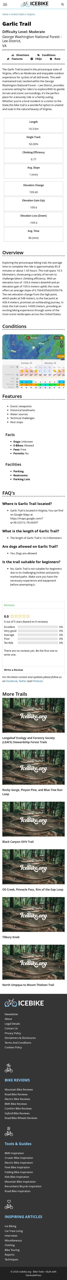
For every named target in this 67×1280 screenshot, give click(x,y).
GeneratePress (33, 1275)
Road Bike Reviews (16, 1094)
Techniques (11, 1259)
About (8, 1019)
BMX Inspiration (14, 1153)
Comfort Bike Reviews (18, 1108)
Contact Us (11, 1028)
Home (5, 14)
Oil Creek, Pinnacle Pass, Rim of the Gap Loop (32, 889)
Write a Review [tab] (13, 670)
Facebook (11, 681)
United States (18, 14)
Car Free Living (14, 1231)
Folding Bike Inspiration (19, 1172)
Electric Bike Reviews (17, 1099)
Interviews (11, 1235)
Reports (9, 1254)
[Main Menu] (5, 4)
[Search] (62, 4)
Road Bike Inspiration (17, 1191)
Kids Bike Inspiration (17, 1177)
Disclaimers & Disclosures (20, 1038)
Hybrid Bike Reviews (17, 1113)
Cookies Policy (13, 1047)
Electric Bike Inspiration (19, 1162)
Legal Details (12, 1023)
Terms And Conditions (18, 1042)
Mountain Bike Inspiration (20, 1181)
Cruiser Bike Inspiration (19, 1158)
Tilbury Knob (10, 937)
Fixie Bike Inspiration (17, 1167)
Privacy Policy (13, 1033)
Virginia (31, 14)
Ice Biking (10, 1226)
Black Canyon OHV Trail (18, 842)
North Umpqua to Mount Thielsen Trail (28, 985)
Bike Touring (12, 1250)
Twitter (22, 681)
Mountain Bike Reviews (19, 1089)
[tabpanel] (33, 637)
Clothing (10, 1245)
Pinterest (37, 681)
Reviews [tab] (9, 605)
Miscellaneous (13, 1240)
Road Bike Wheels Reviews (21, 1118)
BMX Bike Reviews (16, 1104)
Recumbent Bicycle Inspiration (23, 1186)
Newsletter (11, 1014)
